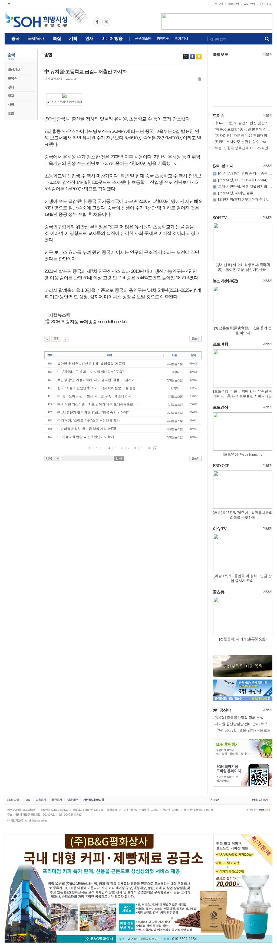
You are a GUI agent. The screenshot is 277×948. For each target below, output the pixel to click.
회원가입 (233, 3)
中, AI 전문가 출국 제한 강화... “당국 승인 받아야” (92, 412)
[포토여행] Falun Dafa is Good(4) (242, 180)
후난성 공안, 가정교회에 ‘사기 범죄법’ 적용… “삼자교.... (97, 380)
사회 (11, 104)
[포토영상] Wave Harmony (242, 454)
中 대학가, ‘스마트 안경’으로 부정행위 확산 (88, 420)
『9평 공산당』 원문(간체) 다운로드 (243, 730)
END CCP (221, 465)
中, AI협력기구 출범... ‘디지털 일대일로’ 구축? (90, 372)
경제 (11, 87)
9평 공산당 (222, 710)
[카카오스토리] (199, 56)
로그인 (219, 3)
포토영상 (220, 407)
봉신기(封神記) (225, 281)
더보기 (267, 54)
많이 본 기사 (223, 166)
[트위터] (186, 56)
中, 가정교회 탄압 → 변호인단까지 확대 (85, 437)
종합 (11, 113)
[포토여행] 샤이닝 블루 (235, 193)
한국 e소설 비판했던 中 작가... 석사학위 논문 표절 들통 (96, 388)
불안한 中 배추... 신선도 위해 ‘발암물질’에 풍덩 (91, 364)
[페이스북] (192, 56)
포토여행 (220, 344)
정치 (11, 96)
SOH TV (220, 218)
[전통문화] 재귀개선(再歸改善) (242, 639)
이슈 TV (219, 529)
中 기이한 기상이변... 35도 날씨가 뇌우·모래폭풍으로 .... (97, 404)
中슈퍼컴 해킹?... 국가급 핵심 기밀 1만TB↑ (87, 429)
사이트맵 (249, 3)
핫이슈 (12, 78)
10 (149, 448)
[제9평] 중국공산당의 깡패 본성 (239, 718)
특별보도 (220, 54)
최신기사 (14, 70)
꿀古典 (218, 592)
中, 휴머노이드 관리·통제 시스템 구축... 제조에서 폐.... (96, 396)
